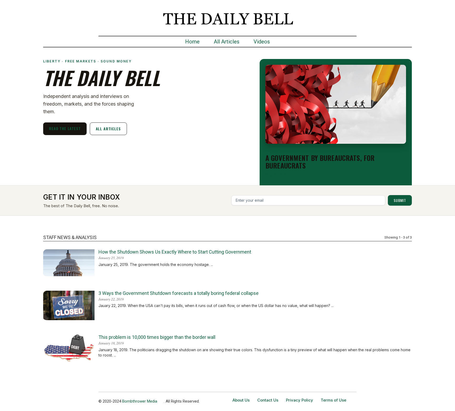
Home (192, 41)
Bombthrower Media (139, 401)
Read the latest (65, 128)
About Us (241, 400)
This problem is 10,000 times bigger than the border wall (156, 337)
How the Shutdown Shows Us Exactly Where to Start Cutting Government (174, 252)
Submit (400, 200)
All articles (108, 128)
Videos (262, 41)
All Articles (226, 41)
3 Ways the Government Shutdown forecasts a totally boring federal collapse (178, 293)
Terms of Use (333, 400)
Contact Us (267, 400)
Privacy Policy (299, 400)
